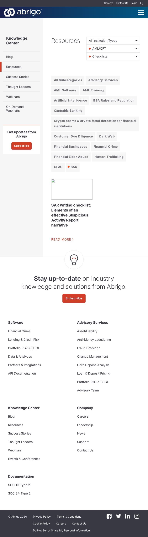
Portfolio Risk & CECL (24, 348)
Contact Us (122, 3)
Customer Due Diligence (73, 136)
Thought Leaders (18, 87)
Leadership (85, 425)
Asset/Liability (87, 331)
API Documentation (22, 373)
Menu (141, 12)
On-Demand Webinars (15, 108)
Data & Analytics (20, 356)
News (81, 433)
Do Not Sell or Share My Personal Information (61, 530)
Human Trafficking (109, 157)
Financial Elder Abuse (71, 157)
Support (83, 442)
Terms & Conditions (69, 516)
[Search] (142, 3)
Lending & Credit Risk (23, 339)
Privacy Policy (42, 516)
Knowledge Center (16, 40)
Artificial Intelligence (70, 100)
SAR (74, 167)
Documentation (21, 476)
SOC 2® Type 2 (19, 493)
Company (85, 408)
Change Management (92, 356)
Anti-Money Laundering (94, 339)
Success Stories (17, 77)
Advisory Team (88, 390)
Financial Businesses (70, 146)
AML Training (93, 90)
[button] (61, 530)
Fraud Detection (88, 348)
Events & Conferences (24, 459)
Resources (13, 67)
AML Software (65, 90)
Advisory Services (103, 80)
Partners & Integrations (24, 365)
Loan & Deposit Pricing (93, 373)
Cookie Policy (41, 523)
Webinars (13, 97)
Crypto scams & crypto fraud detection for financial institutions (95, 123)
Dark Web (107, 136)
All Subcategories (68, 80)
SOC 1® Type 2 (19, 485)
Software (15, 323)
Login (134, 3)
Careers (108, 3)
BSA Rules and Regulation (114, 100)
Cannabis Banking (68, 110)
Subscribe (21, 145)
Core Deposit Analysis (93, 365)
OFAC (58, 167)
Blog (9, 57)
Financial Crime (105, 146)
